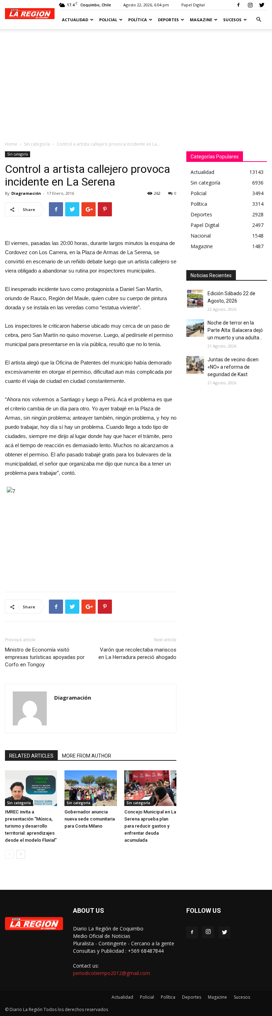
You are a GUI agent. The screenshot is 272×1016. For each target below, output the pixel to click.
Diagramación (26, 193)
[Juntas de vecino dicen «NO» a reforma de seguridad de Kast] (195, 365)
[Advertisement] (136, 82)
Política (137, 19)
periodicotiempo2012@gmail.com (111, 973)
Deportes (168, 19)
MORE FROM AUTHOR (86, 756)
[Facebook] (238, 5)
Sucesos (232, 19)
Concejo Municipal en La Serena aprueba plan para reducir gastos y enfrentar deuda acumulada (150, 826)
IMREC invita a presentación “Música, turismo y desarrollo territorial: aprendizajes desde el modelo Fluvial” (31, 826)
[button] (258, 19)
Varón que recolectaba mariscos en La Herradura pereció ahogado (137, 653)
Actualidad (75, 19)
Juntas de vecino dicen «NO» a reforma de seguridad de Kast (233, 367)
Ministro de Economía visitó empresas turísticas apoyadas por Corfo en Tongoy (45, 657)
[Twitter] (261, 5)
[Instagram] (250, 5)
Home (11, 144)
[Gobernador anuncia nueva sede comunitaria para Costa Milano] (90, 788)
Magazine (201, 19)
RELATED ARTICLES (31, 756)
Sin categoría (37, 144)
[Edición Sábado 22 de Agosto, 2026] (195, 299)
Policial (108, 19)
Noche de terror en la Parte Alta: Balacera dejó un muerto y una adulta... (235, 330)
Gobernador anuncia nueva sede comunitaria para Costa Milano (89, 819)
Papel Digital (193, 4)
